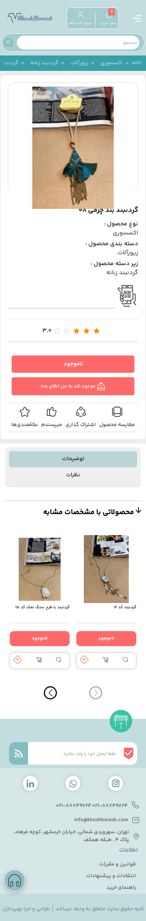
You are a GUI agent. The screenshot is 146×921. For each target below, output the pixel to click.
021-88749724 (110, 806)
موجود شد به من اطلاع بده (69, 386)
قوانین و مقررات (117, 864)
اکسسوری (111, 63)
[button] (50, 692)
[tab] (73, 459)
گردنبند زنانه (44, 63)
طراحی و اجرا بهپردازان (26, 909)
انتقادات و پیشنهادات (111, 876)
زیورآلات (79, 63)
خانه (137, 63)
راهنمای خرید (121, 888)
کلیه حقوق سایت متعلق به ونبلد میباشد (99, 909)
